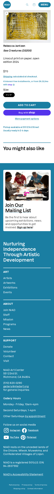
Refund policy (14, 485)
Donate (8, 346)
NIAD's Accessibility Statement (23, 474)
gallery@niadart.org (16, 386)
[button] (27, 4)
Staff (6, 314)
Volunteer (9, 351)
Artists (7, 278)
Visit (6, 361)
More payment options (27, 119)
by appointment (35, 416)
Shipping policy (19, 488)
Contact (8, 356)
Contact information (35, 488)
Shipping (8, 76)
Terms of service (41, 485)
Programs (9, 324)
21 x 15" (9, 95)
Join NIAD (9, 310)
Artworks (9, 283)
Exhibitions (10, 287)
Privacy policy (27, 485)
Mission (8, 319)
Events (7, 292)
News (6, 329)
